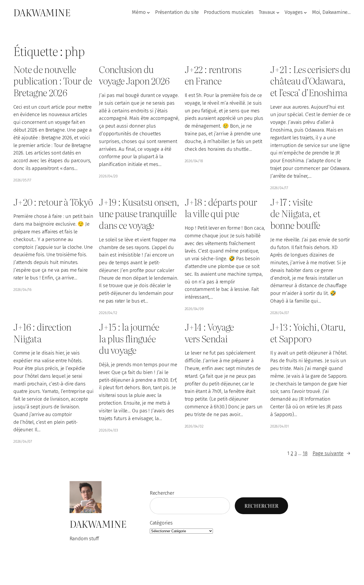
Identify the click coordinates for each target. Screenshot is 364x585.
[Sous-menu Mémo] (148, 12)
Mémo (138, 12)
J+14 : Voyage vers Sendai (209, 332)
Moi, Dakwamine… (331, 12)
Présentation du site (177, 12)
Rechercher (162, 493)
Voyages (294, 12)
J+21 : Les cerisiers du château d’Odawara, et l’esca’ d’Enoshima (310, 80)
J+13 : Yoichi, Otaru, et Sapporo (308, 332)
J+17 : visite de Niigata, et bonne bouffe (295, 213)
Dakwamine (41, 12)
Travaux (267, 12)
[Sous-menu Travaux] (278, 12)
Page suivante (332, 453)
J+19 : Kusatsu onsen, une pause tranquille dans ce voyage (139, 213)
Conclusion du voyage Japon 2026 (134, 75)
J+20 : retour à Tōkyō (53, 202)
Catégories (161, 523)
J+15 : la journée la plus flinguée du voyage (129, 338)
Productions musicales (228, 12)
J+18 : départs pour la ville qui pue (221, 207)
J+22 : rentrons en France (213, 75)
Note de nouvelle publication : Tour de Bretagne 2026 (52, 80)
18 (305, 453)
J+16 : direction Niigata (42, 332)
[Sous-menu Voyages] (305, 12)
